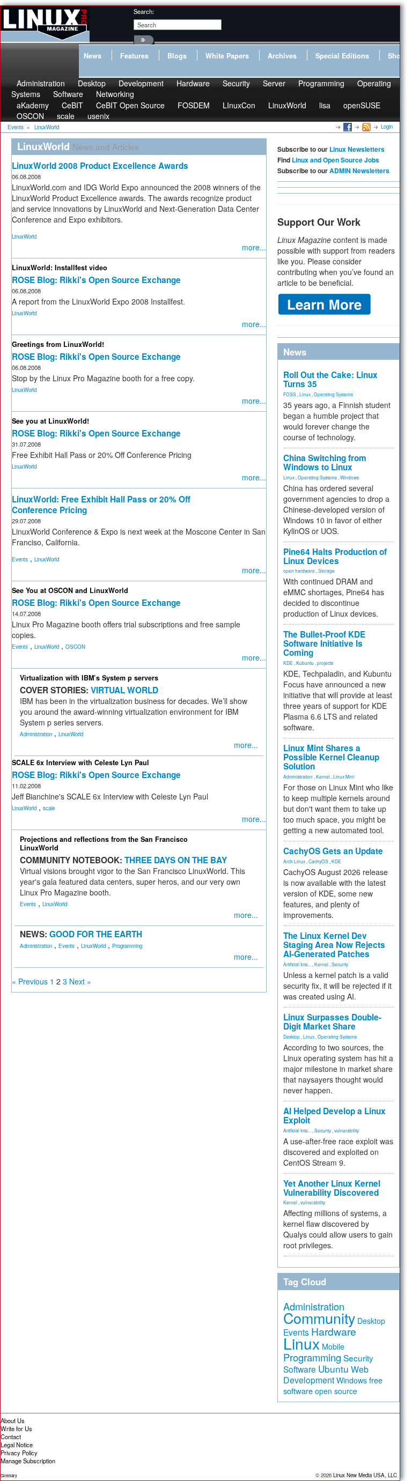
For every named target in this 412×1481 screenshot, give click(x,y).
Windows (349, 477)
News (92, 56)
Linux (305, 394)
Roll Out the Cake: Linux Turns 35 (330, 379)
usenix (98, 115)
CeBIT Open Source (130, 105)
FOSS (289, 394)
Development (141, 83)
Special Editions (342, 56)
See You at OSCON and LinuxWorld (70, 590)
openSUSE (361, 105)
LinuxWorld (287, 105)
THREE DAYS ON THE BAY (175, 860)
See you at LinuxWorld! (50, 421)
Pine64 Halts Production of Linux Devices (335, 556)
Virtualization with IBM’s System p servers (89, 678)
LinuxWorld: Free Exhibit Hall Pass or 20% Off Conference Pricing (101, 504)
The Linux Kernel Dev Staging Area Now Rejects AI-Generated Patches (334, 945)
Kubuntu (305, 663)
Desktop (291, 1036)
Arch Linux (294, 861)
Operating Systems (333, 394)
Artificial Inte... (297, 964)
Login (387, 126)
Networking (115, 93)
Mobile (333, 1346)
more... (254, 247)
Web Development (326, 1374)
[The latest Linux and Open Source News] (365, 126)
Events (20, 559)
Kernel (323, 776)
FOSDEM (194, 105)
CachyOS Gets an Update (333, 851)
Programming (321, 83)
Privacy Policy (19, 1452)
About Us (13, 1420)
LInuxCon (239, 105)
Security (236, 83)
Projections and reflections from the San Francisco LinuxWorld (104, 843)
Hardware (193, 83)
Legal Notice (17, 1444)
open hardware (299, 570)
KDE (288, 663)
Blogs (177, 56)
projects (325, 663)
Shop (396, 56)
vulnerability (346, 1130)
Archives (282, 56)
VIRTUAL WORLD (124, 690)
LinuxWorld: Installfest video (59, 267)
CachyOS (318, 861)
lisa (324, 105)
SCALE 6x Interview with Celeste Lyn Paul (80, 762)
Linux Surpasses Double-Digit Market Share (332, 1021)
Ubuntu (333, 1368)
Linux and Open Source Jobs (335, 160)
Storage (326, 570)
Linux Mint (343, 776)
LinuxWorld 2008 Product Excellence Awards (100, 166)
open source (336, 1391)
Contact (11, 1436)
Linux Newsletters (357, 149)
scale (66, 115)
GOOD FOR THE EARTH (95, 934)
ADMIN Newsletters (359, 170)
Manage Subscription (28, 1460)
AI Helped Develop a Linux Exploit (334, 1115)
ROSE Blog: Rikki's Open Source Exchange (96, 280)
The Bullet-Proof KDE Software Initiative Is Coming (324, 643)
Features (134, 56)
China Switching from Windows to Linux (324, 462)
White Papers (227, 56)
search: (144, 11)
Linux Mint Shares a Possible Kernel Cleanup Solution (331, 757)
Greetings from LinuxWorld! (58, 344)
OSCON (30, 115)
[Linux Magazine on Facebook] (347, 126)
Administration (36, 734)
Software (68, 93)
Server (274, 83)
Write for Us (16, 1428)
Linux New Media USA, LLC (365, 1475)
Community (319, 1317)
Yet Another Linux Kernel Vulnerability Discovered (331, 1188)
